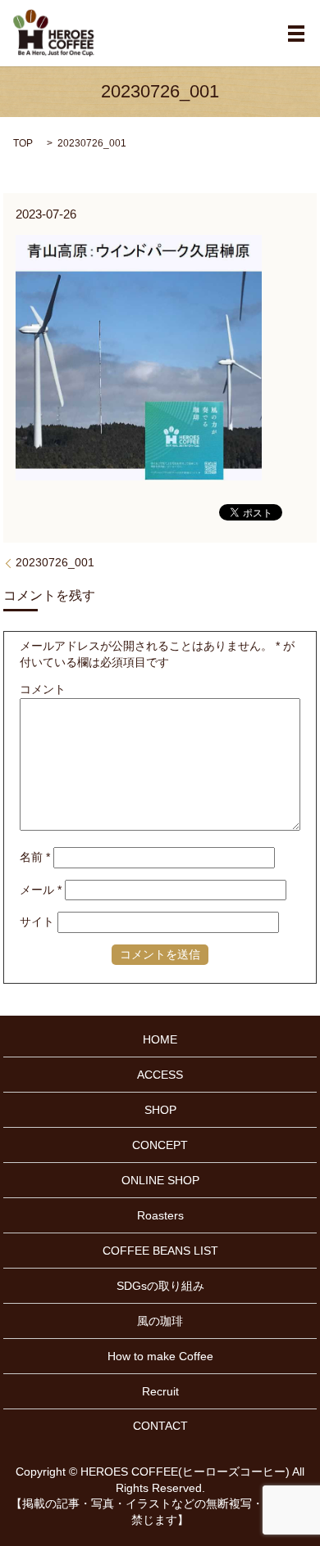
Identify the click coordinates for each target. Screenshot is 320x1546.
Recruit (160, 1391)
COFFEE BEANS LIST (160, 1250)
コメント (43, 689)
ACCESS (160, 1074)
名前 (35, 856)
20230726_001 (55, 562)
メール (41, 889)
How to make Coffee (160, 1356)
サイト (37, 921)
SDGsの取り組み (160, 1285)
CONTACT (160, 1425)
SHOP (160, 1109)
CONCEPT (160, 1145)
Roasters (160, 1215)
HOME (160, 1039)
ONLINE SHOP (160, 1180)
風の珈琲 (160, 1320)
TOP (23, 143)
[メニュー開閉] (296, 33)
